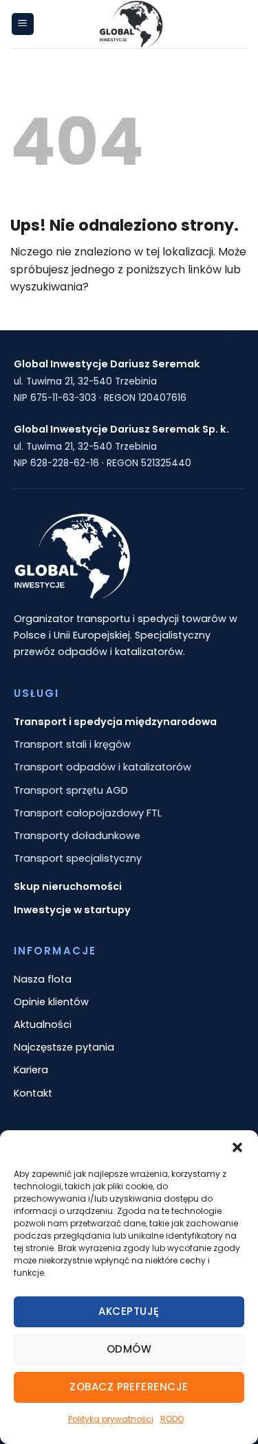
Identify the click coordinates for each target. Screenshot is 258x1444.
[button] (237, 1147)
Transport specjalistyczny (78, 858)
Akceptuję (128, 1311)
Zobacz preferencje (128, 1386)
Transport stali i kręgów (72, 744)
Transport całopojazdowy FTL (88, 813)
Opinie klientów (51, 1002)
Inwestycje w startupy (72, 910)
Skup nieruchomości (68, 886)
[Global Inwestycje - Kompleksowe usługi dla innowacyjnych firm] (131, 24)
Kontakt (33, 1093)
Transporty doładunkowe (77, 836)
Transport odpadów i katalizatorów (102, 767)
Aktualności (43, 1024)
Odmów (129, 1349)
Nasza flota (43, 979)
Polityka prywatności (110, 1419)
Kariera (31, 1070)
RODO (172, 1419)
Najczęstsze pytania (64, 1047)
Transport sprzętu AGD (71, 790)
